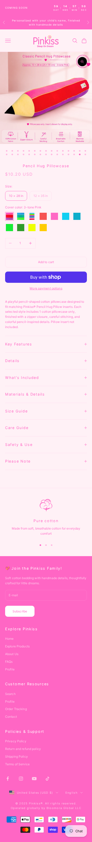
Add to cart (46, 262)
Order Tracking (16, 709)
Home (9, 639)
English (71, 792)
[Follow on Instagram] (21, 778)
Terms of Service (17, 764)
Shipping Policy (16, 756)
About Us (11, 654)
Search (10, 694)
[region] (46, 517)
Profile (10, 669)
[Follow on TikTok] (47, 778)
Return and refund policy (23, 749)
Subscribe (20, 611)
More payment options (46, 288)
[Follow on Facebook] (7, 778)
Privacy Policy (15, 741)
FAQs (9, 662)
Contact (11, 716)
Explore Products (17, 646)
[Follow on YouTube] (34, 778)
